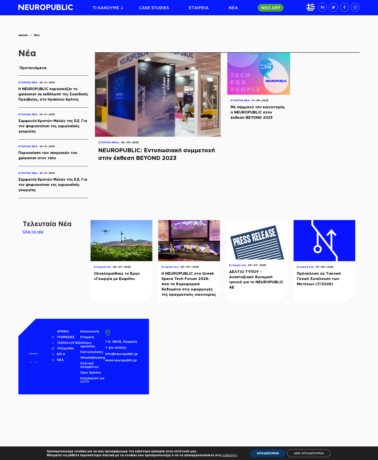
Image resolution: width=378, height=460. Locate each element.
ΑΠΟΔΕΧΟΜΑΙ (268, 453)
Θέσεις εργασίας (87, 344)
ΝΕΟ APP (270, 7)
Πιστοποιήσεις (91, 351)
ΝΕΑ (233, 7)
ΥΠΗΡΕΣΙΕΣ (66, 337)
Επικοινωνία (89, 331)
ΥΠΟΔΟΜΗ (65, 348)
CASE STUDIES (154, 7)
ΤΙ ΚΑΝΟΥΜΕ (106, 7)
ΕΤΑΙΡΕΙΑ (199, 7)
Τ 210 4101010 (115, 347)
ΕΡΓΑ (61, 354)
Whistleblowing (92, 357)
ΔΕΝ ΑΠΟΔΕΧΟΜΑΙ (309, 453)
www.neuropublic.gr (121, 360)
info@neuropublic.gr (121, 353)
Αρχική (23, 35)
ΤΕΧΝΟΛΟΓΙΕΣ (68, 342)
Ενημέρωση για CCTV (92, 379)
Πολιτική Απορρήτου (89, 365)
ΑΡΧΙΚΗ (63, 331)
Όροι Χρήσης (90, 372)
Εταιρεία (87, 337)
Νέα (37, 35)
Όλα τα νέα (33, 232)
